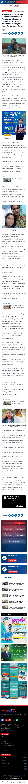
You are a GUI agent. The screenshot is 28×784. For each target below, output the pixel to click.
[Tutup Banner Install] (26, 2)
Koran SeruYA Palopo (5, 763)
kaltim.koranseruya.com (13, 566)
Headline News (7, 11)
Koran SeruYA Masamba (6, 769)
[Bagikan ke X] (12, 33)
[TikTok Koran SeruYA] (13, 720)
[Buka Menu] (2, 5)
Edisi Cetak (3, 760)
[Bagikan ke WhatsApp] (15, 33)
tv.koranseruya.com (12, 555)
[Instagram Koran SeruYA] (9, 720)
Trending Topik (4, 766)
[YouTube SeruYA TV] (6, 720)
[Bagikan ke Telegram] (19, 33)
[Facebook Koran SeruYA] (2, 720)
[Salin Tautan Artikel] (22, 33)
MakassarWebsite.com (15, 778)
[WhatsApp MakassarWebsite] (21, 778)
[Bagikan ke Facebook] (9, 33)
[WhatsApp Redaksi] (17, 720)
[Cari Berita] (25, 5)
